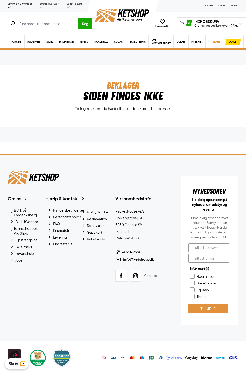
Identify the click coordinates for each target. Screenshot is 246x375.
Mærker (197, 41)
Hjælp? (234, 5)
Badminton (66, 41)
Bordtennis (138, 41)
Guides (181, 41)
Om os (221, 5)
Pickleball (101, 41)
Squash (119, 41)
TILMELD (208, 309)
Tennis (84, 41)
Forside (16, 41)
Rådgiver (33, 41)
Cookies (150, 276)
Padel (49, 41)
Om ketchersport (161, 41)
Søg (85, 23)
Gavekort (208, 5)
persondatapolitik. (214, 237)
